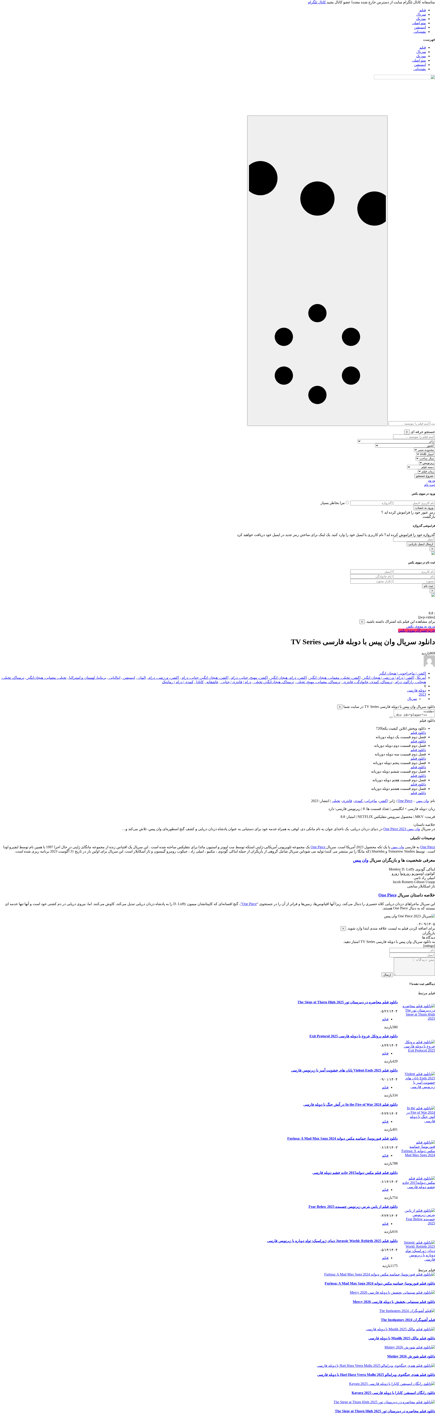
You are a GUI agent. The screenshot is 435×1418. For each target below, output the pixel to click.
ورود (431, 480)
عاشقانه (212, 682)
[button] (217, 39)
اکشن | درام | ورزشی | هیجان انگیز (388, 678)
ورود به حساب (424, 508)
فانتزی (347, 801)
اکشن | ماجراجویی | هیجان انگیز (402, 673)
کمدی (359, 801)
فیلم (422, 10)
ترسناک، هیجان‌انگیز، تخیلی (273, 682)
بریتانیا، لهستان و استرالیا (87, 678)
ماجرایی (371, 801)
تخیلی (336, 801)
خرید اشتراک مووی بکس (416, 630)
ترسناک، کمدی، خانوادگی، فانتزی (367, 682)
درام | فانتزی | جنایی (235, 682)
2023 (422, 694)
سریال (421, 14)
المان (141, 678)
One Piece (405, 801)
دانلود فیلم (418, 733)
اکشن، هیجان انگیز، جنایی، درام (204, 678)
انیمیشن (420, 27)
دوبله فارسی (416, 690)
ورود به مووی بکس (420, 626)
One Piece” (248, 904)
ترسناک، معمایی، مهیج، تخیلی (318, 682)
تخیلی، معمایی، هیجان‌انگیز (46, 678)
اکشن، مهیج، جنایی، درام (249, 678)
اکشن (383, 801)
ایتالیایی (114, 678)
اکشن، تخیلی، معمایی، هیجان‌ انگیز (334, 678)
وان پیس (422, 801)
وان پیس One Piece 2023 (401, 829)
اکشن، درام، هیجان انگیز (288, 678)
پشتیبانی (419, 32)
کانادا (199, 682)
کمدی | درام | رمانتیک (177, 682)
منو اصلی (419, 23)
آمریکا (421, 678)
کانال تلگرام (317, 2)
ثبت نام (429, 485)
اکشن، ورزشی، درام (163, 678)
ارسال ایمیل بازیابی (420, 544)
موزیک (421, 19)
